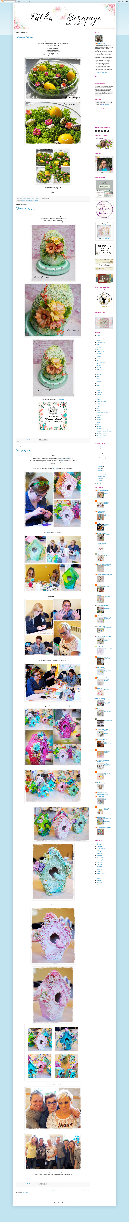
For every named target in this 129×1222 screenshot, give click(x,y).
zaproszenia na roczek (102, 433)
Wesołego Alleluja (24, 36)
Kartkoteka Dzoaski (102, 739)
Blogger (74, 1202)
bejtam (98, 340)
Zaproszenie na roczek (102, 316)
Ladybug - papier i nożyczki (104, 636)
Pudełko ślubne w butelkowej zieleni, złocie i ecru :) (108, 639)
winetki (98, 421)
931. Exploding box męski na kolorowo (107, 732)
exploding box (100, 367)
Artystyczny (99, 846)
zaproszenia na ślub (101, 435)
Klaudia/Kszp (100, 501)
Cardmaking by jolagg (102, 605)
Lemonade (99, 853)
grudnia (100, 453)
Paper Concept (100, 857)
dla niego (99, 356)
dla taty (98, 360)
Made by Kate (100, 796)
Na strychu (99, 855)
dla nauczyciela (100, 355)
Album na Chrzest (108, 648)
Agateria (99, 843)
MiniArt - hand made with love (104, 574)
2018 (98, 450)
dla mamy (99, 353)
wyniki (98, 424)
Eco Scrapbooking (101, 848)
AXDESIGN (100, 807)
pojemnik (99, 394)
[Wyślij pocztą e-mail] (41, 198)
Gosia (48, 532)
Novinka (99, 782)
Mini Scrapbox (100, 646)
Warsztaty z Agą (24, 450)
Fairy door (106, 586)
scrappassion (100, 523)
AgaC (98, 708)
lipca (99, 464)
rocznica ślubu (100, 405)
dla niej (98, 358)
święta (27, 200)
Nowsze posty (20, 1190)
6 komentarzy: (34, 439)
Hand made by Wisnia (102, 729)
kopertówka (99, 381)
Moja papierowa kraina (102, 490)
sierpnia (100, 462)
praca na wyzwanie (101, 396)
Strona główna (53, 1190)
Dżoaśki (55, 468)
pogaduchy (23, 200)
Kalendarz (106, 689)
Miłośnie (106, 828)
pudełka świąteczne (101, 401)
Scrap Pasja (99, 862)
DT (97, 363)
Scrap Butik (99, 860)
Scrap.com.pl (100, 866)
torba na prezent (100, 414)
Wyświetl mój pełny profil (101, 72)
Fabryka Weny (60, 399)
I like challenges (100, 372)
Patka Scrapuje (101, 43)
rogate (98, 406)
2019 (98, 448)
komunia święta (100, 380)
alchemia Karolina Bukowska (103, 339)
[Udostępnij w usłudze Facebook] (46, 198)
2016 (98, 483)
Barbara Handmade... (102, 772)
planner (98, 390)
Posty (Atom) (25, 1192)
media (22, 441)
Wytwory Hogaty (101, 626)
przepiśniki (99, 397)
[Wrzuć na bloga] (43, 198)
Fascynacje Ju (100, 667)
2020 (98, 446)
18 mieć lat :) (107, 534)
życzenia (36, 200)
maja (99, 468)
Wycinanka (99, 884)
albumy (98, 337)
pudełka (98, 399)
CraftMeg (99, 688)
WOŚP (98, 422)
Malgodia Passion (101, 533)
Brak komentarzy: (35, 198)
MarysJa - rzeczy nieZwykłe (104, 564)
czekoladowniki (100, 351)
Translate (107, 104)
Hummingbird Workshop (103, 719)
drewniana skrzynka (101, 362)
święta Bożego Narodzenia (103, 412)
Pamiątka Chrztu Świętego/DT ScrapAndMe (107, 618)
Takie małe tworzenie (102, 750)
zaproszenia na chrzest (102, 430)
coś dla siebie (100, 347)
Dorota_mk (100, 585)
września (100, 460)
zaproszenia (99, 428)
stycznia (100, 480)
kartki (98, 376)
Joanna (99, 595)
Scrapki (98, 871)
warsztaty (31, 1185)
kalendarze (99, 374)
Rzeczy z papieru (101, 859)
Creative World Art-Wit (102, 657)
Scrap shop (99, 864)
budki (62, 460)
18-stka (98, 335)
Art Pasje (99, 844)
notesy (98, 388)
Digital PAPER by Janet (103, 554)
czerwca (100, 466)
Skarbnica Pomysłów (102, 873)
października (101, 458)
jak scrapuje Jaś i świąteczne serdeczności (108, 820)
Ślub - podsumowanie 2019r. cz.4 (107, 670)
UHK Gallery (99, 882)
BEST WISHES (107, 555)
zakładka (99, 426)
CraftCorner (99, 349)
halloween (99, 371)
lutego (99, 478)
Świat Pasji (99, 880)
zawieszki (99, 437)
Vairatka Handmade (102, 616)
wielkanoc (31, 200)
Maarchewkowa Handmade (104, 827)
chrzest (98, 346)
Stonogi (98, 876)
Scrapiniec (99, 869)
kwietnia (100, 470)
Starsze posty (86, 1190)
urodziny (99, 415)
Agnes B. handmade (102, 677)
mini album (99, 387)
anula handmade (101, 817)
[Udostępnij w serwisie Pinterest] (48, 198)
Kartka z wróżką (107, 575)
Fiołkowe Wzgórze (101, 543)
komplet (98, 378)
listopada (100, 456)
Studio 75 (99, 878)
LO (97, 383)
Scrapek (98, 868)
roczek (98, 403)
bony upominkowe (101, 342)
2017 (98, 452)
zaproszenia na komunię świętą (104, 431)
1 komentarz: (34, 1183)
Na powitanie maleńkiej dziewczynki (107, 503)
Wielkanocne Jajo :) (25, 208)
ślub (98, 408)
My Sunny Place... (101, 698)
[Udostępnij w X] (45, 198)
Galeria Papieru (100, 852)
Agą (67, 458)
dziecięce (99, 365)
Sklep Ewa (99, 875)
